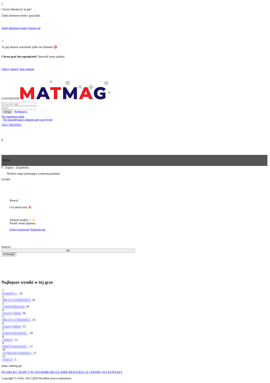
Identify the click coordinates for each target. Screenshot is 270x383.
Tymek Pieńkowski (13, 306)
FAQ (104, 372)
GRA (4, 124)
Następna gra (37, 229)
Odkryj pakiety (10, 69)
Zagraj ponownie (19, 229)
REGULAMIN (59, 372)
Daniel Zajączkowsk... (15, 333)
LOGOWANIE (10, 98)
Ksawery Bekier (12, 313)
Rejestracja (21, 111)
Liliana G (8, 339)
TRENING (15, 124)
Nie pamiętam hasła (12, 116)
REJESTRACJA (78, 372)
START (6, 179)
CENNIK (94, 372)
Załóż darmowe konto (14, 28)
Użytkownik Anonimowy (17, 352)
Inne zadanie (27, 69)
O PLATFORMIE (38, 372)
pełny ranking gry (11, 365)
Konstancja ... (10, 293)
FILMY (22, 372)
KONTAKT (115, 372)
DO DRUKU (9, 372)
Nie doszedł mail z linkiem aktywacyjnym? (28, 119)
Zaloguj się (34, 28)
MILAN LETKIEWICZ (16, 300)
